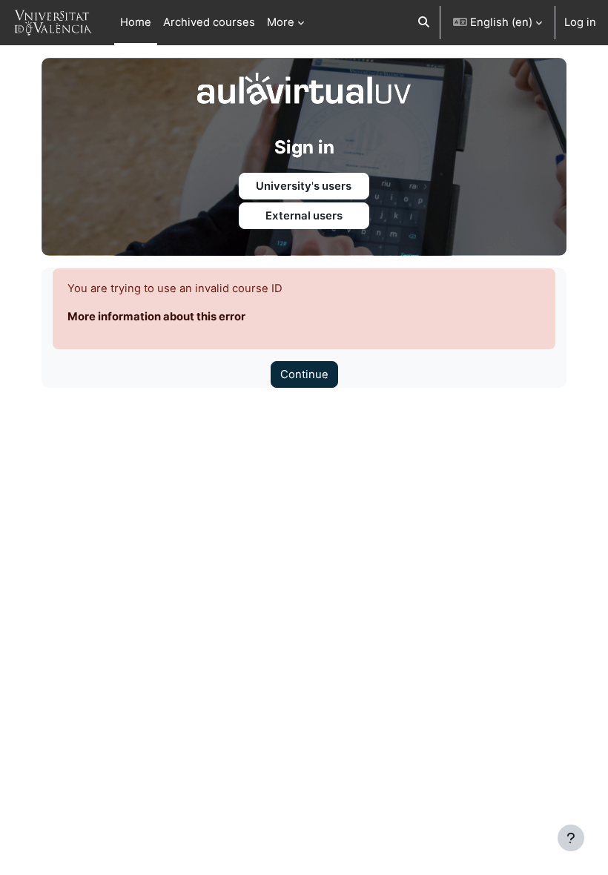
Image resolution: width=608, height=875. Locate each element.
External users (304, 215)
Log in (580, 22)
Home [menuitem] (135, 22)
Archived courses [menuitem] (209, 22)
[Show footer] (571, 838)
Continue (304, 374)
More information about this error (156, 316)
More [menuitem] (280, 22)
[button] (423, 22)
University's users (303, 186)
